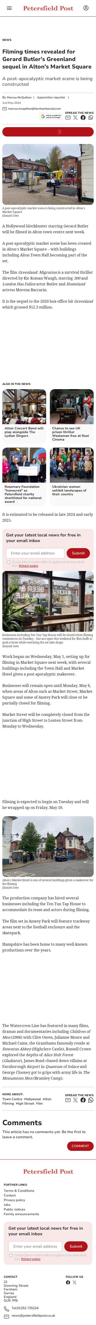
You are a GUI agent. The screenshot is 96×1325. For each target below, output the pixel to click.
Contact (10, 1195)
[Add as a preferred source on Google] (51, 116)
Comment (80, 1146)
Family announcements (21, 1214)
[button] (9, 8)
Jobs (7, 1205)
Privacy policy (14, 1200)
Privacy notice (28, 565)
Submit (78, 553)
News (6, 40)
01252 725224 (27, 1308)
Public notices (14, 1209)
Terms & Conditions (19, 1191)
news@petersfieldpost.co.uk (33, 1316)
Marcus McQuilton (19, 97)
